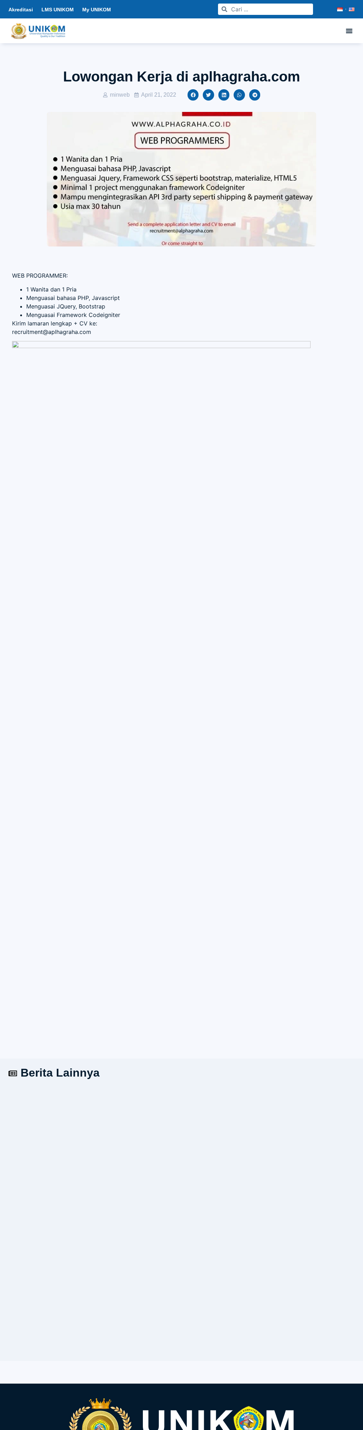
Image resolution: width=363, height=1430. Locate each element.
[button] (349, 30)
